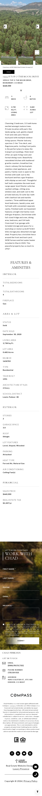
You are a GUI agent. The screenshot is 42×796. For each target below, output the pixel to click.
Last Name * (9, 578)
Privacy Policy (14, 635)
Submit (21, 641)
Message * (8, 605)
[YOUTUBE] (24, 753)
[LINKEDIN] (18, 753)
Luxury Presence (21, 769)
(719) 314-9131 (13, 672)
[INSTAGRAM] (12, 753)
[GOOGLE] (30, 753)
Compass (13, 706)
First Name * (9, 569)
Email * (6, 596)
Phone (6, 587)
